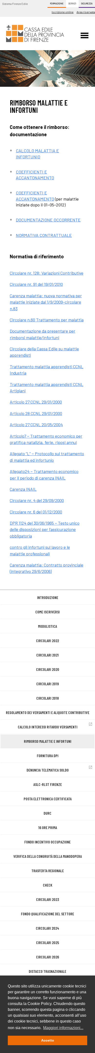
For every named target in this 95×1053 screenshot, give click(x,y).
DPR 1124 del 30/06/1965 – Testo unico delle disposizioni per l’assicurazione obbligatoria (44, 529)
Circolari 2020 (47, 669)
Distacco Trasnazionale (47, 971)
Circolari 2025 (47, 942)
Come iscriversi (47, 611)
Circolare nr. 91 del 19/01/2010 (36, 284)
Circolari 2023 (47, 899)
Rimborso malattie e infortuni (47, 741)
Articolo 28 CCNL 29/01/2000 (36, 413)
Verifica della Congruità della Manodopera (47, 856)
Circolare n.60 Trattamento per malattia (47, 319)
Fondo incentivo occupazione (47, 842)
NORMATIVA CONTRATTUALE (44, 235)
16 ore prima (47, 827)
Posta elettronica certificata (48, 798)
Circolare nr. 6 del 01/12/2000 (36, 511)
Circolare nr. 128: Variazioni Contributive (46, 273)
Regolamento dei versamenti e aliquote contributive (47, 712)
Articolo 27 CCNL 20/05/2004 (36, 424)
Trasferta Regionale (47, 870)
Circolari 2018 (47, 698)
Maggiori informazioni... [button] (63, 1028)
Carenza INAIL (23, 489)
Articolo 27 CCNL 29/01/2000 (36, 402)
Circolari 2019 (47, 683)
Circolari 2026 (47, 957)
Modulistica (47, 626)
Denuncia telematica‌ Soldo (48, 770)
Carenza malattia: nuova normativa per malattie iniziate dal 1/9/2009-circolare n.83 (46, 302)
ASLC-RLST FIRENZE (47, 784)
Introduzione (47, 597)
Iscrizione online (63, 12)
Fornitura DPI (47, 755)
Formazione (57, 3)
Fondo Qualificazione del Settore (47, 913)
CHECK (47, 885)
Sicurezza (87, 3)
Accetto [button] (47, 1040)
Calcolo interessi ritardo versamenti (47, 727)
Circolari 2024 (47, 928)
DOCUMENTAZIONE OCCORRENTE (48, 219)
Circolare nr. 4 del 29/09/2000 (37, 500)
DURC (47, 813)
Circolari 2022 (47, 640)
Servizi (72, 3)
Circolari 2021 (47, 655)
